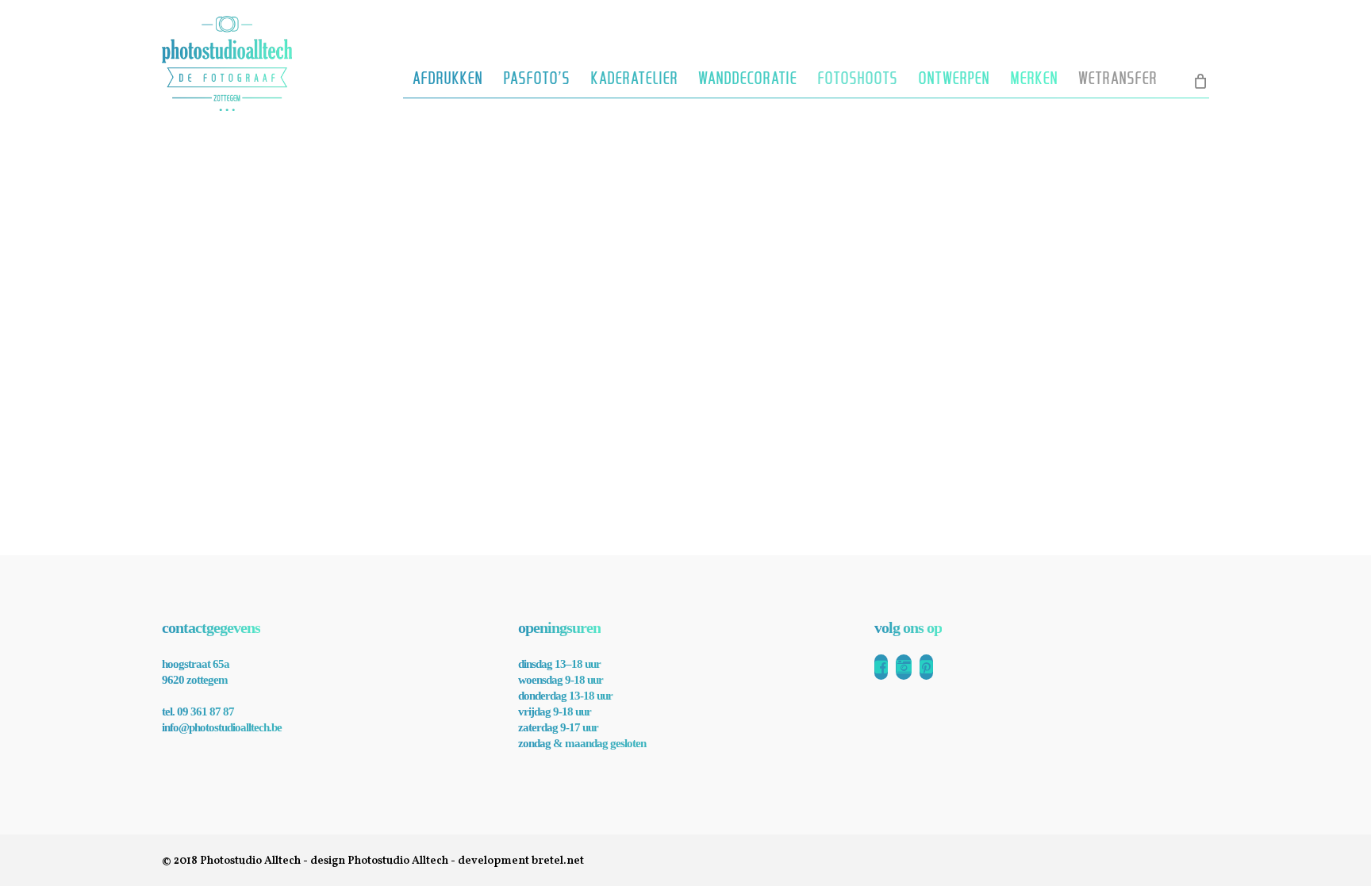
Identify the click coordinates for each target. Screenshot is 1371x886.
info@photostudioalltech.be (222, 727)
